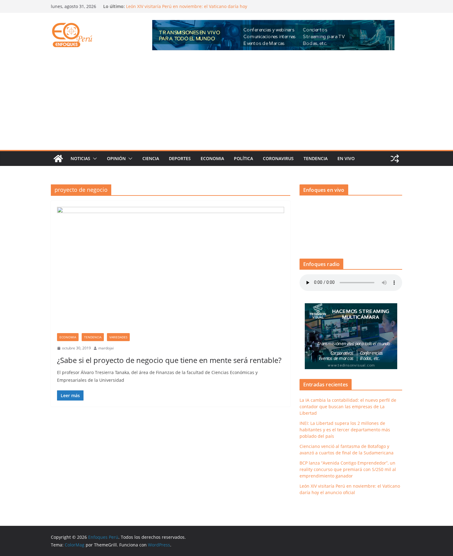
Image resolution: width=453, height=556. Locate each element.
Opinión (116, 158)
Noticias (80, 158)
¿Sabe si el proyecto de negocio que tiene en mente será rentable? (169, 360)
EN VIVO (346, 158)
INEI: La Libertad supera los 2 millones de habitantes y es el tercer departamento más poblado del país (345, 429)
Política (243, 158)
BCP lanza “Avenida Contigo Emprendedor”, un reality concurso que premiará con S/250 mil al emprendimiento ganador (348, 469)
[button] (93, 158)
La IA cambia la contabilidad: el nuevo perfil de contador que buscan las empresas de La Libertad (348, 406)
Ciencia (150, 158)
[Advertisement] (226, 104)
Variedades (118, 337)
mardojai (106, 348)
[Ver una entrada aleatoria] (394, 158)
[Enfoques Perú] (58, 158)
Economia (212, 158)
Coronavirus (278, 158)
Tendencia (316, 158)
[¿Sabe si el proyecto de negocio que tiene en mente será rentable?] (170, 270)
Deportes (180, 158)
